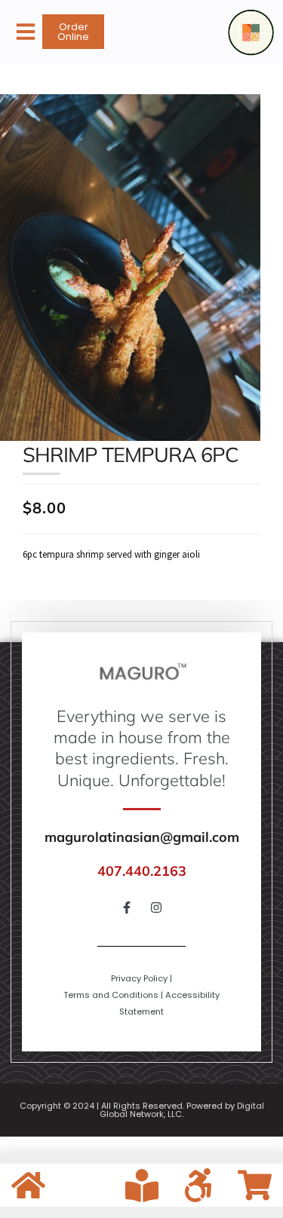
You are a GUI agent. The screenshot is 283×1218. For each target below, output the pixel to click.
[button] (26, 31)
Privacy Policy (139, 978)
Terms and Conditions (110, 995)
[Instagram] (156, 907)
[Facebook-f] (127, 907)
